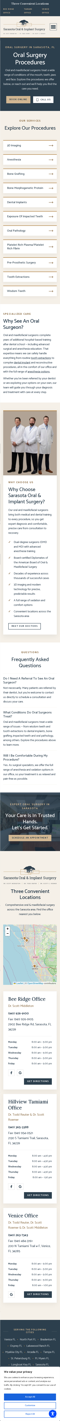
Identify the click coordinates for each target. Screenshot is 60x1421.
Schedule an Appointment (30, 838)
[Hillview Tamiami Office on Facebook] (11, 1186)
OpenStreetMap (35, 983)
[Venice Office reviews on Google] (11, 1294)
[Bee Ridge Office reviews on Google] (20, 1073)
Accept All (30, 1397)
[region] (30, 1394)
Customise (30, 1405)
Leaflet (19, 983)
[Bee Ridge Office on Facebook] (11, 1073)
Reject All (30, 1414)
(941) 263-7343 (18, 1235)
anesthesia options (39, 371)
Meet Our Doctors (25, 626)
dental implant (22, 362)
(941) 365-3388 (18, 1127)
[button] (27, 940)
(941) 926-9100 (18, 1013)
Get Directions (38, 1081)
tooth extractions (41, 358)
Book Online (18, 99)
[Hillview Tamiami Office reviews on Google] (20, 1186)
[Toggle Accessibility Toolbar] (52, 1414)
